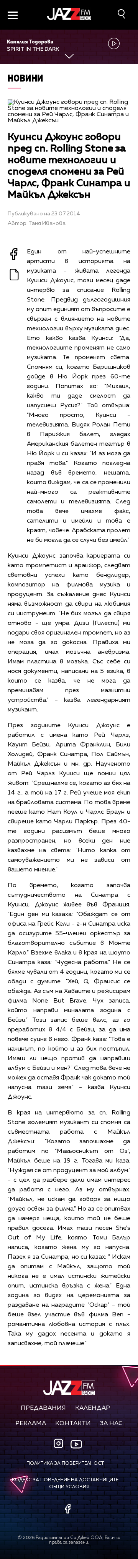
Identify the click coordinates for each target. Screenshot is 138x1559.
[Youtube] (76, 1444)
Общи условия (69, 1487)
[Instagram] (59, 1444)
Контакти (73, 1424)
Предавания (43, 1408)
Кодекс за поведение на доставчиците (65, 1480)
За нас (111, 1424)
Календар (92, 1408)
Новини (25, 78)
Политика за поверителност (65, 1463)
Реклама (30, 1424)
